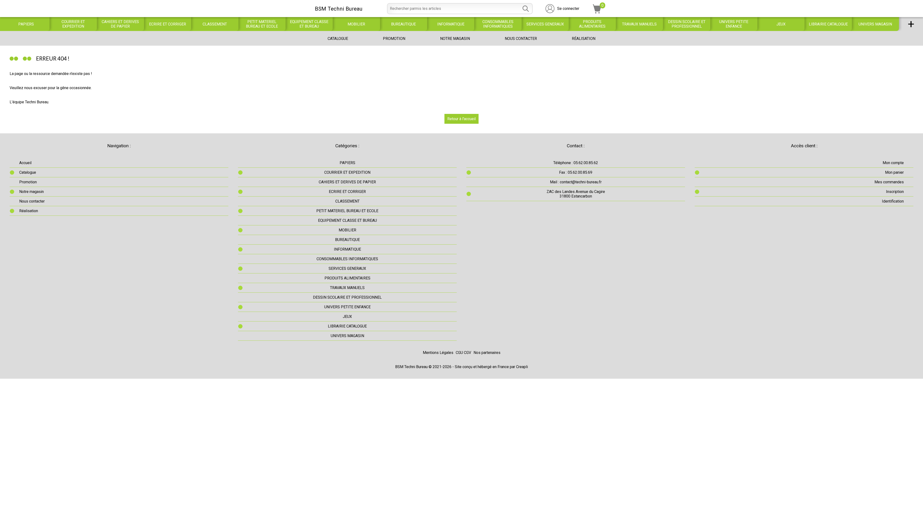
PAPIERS (26, 24)
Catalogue (338, 38)
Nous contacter (521, 38)
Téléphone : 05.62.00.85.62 (575, 163)
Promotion (394, 38)
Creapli (522, 367)
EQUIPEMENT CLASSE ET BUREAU (309, 24)
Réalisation (583, 38)
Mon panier (894, 172)
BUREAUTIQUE (403, 24)
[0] (597, 12)
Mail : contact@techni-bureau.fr (576, 182)
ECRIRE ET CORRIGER (167, 24)
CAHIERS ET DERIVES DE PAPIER (120, 24)
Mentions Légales (438, 352)
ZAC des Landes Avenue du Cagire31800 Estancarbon (576, 193)
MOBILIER (356, 24)
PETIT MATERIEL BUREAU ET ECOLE (262, 24)
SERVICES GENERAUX (545, 24)
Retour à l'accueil (461, 119)
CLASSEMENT (215, 24)
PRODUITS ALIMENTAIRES (592, 24)
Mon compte (893, 163)
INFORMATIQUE (450, 24)
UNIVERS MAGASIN (875, 24)
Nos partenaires (487, 352)
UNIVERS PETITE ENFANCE (733, 24)
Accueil (25, 163)
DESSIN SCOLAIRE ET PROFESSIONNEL (686, 24)
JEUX (781, 24)
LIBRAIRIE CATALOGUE (828, 24)
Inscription (895, 191)
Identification (893, 201)
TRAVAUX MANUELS (639, 24)
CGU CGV (463, 352)
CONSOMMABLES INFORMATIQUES (497, 24)
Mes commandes (889, 182)
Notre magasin (455, 38)
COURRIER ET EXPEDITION (73, 24)
